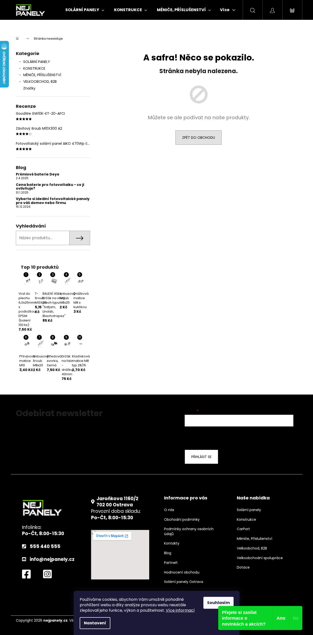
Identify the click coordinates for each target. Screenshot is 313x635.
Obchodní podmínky (182, 519)
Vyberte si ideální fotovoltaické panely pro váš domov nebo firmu (53, 201)
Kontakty (171, 543)
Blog (167, 553)
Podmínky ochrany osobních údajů (189, 531)
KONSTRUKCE (34, 68)
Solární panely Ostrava (183, 581)
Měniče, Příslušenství (254, 538)
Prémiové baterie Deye (37, 174)
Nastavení (95, 623)
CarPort (243, 529)
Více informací (180, 610)
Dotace (243, 567)
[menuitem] (84, 10)
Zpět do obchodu (198, 137)
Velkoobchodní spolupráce (260, 558)
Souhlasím (218, 603)
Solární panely (249, 510)
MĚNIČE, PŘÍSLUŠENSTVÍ (42, 74)
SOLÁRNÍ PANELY (36, 61)
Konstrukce (246, 519)
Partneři (170, 562)
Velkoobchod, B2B (252, 548)
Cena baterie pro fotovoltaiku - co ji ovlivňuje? (50, 187)
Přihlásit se (201, 456)
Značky (29, 88)
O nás (169, 510)
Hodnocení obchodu (181, 572)
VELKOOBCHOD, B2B (40, 81)
